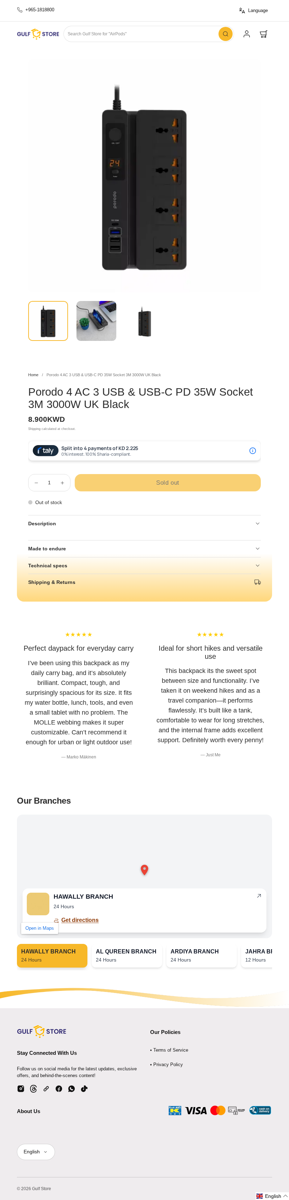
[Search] (226, 34)
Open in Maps (39, 928)
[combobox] (148, 34)
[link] (246, 33)
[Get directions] (259, 897)
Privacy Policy (168, 1064)
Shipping (34, 429)
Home (33, 375)
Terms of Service (170, 1050)
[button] (263, 33)
